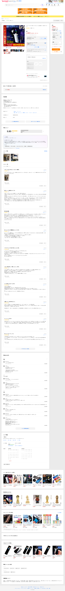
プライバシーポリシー (18, 588)
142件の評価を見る (10, 445)
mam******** (44, 212)
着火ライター (18, 568)
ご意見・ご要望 (48, 588)
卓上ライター (35, 112)
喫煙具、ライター (25, 112)
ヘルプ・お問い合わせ (43, 588)
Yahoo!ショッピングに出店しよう (56, 3)
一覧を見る (44, 89)
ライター (30, 112)
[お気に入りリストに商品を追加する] (61, 51)
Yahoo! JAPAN (48, 3)
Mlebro (3, 18)
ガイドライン (32, 588)
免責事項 (35, 588)
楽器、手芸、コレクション (18, 112)
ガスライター (12, 568)
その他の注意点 (17, 148)
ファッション (7, 18)
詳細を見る (44, 58)
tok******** (45, 319)
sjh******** (45, 231)
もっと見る (59, 512)
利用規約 (28, 588)
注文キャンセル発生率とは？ (18, 445)
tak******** (45, 249)
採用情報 (38, 588)
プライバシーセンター (24, 588)
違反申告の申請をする (44, 80)
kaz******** (44, 191)
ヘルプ (62, 3)
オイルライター (6, 568)
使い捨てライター (24, 568)
